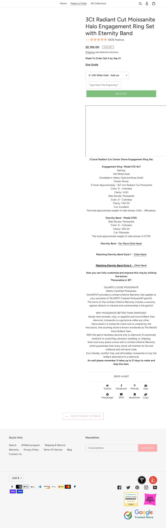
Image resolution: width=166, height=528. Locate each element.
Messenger (107, 397)
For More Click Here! (130, 243)
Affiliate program (30, 445)
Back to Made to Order (85, 416)
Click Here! (140, 254)
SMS (121, 397)
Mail (145, 388)
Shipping (89, 52)
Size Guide (91, 64)
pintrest (134, 388)
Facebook (121, 388)
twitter (107, 388)
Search (12, 445)
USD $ (15, 478)
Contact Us (15, 454)
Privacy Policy (31, 449)
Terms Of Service (53, 449)
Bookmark (134, 397)
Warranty (14, 449)
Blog (69, 449)
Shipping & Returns (55, 445)
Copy (146, 397)
